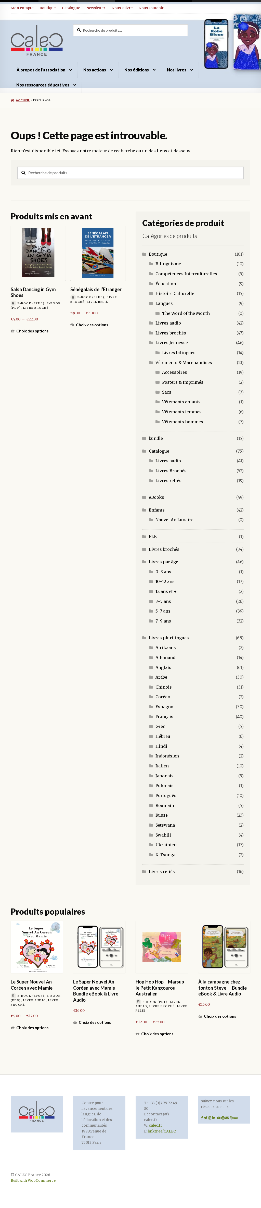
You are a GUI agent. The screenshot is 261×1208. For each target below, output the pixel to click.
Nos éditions (136, 69)
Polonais (164, 785)
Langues (164, 303)
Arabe (161, 677)
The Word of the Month (186, 313)
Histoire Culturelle (174, 293)
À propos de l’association (41, 69)
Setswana (165, 825)
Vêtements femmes (182, 411)
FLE (152, 536)
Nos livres (176, 69)
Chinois (163, 687)
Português (165, 795)
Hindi (161, 746)
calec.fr (155, 1125)
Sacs (166, 392)
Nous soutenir (151, 8)
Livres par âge (163, 561)
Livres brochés (170, 332)
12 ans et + (166, 591)
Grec (160, 726)
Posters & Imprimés (182, 382)
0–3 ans (163, 571)
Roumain (164, 805)
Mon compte (22, 8)
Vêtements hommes (182, 421)
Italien (162, 765)
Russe (161, 815)
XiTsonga (165, 854)
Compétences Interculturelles (186, 273)
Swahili (163, 835)
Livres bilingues (178, 352)
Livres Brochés (171, 470)
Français (164, 716)
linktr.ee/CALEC (162, 1131)
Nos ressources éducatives (42, 84)
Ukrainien (166, 844)
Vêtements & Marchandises (183, 362)
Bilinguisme (168, 263)
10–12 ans (165, 581)
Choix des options (32, 331)
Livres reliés (168, 480)
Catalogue (71, 8)
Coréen (162, 696)
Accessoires (174, 372)
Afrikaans (165, 647)
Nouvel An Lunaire (174, 519)
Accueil (23, 100)
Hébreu (162, 736)
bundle (156, 438)
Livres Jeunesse (171, 342)
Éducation (165, 283)
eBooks (156, 497)
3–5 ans (163, 601)
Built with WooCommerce (33, 1180)
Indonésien (167, 755)
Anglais (163, 667)
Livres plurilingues (169, 637)
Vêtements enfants (181, 401)
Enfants (157, 510)
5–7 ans (163, 611)
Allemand (165, 657)
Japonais (164, 775)
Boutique (48, 8)
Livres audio (168, 323)
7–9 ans (163, 621)
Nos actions (94, 69)
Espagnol (165, 706)
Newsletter (95, 8)
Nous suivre (122, 8)
